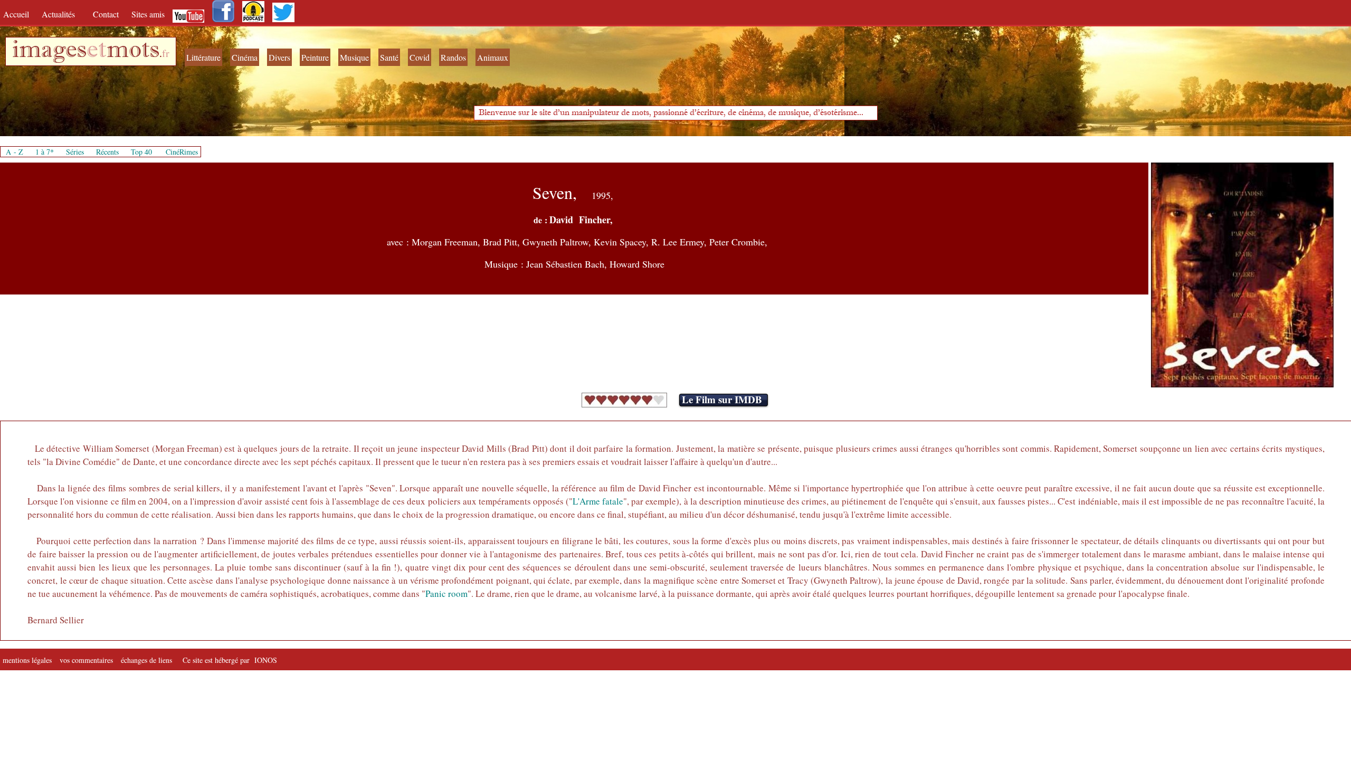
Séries (75, 152)
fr (165, 53)
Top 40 (141, 152)
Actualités (62, 14)
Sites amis (148, 14)
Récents (107, 152)
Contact (106, 14)
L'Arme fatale (598, 501)
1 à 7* (44, 152)
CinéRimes (182, 152)
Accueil (18, 14)
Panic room (446, 593)
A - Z (14, 152)
